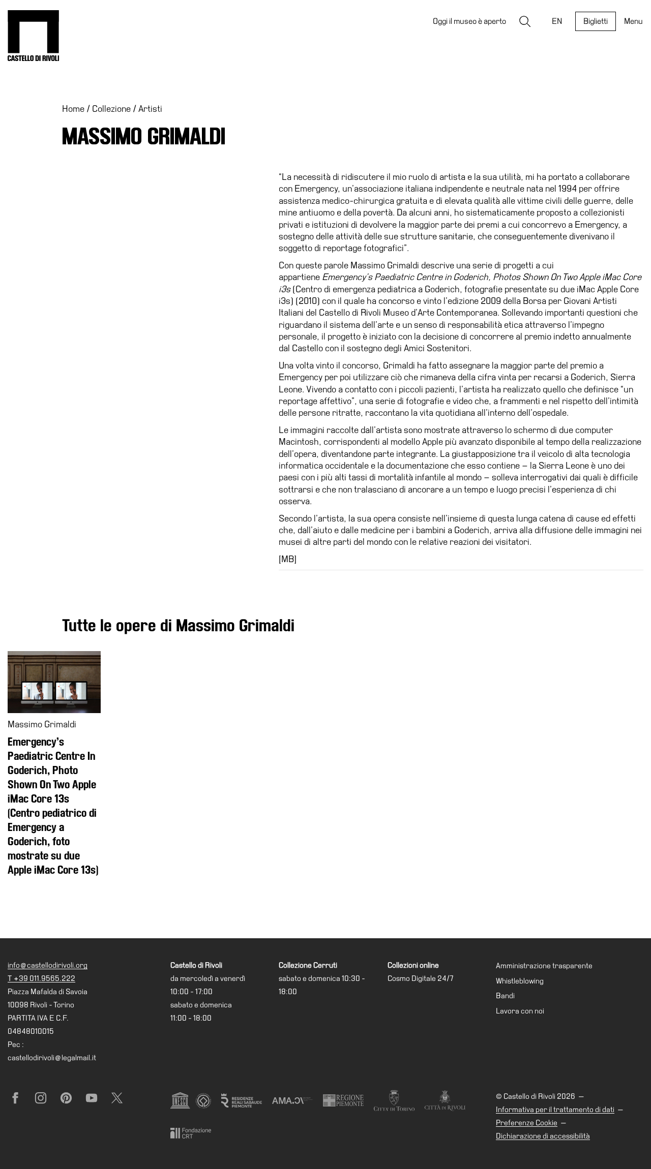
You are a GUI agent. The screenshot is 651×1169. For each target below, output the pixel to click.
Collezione (111, 108)
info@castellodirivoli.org (47, 965)
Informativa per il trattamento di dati (555, 1109)
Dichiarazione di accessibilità (543, 1136)
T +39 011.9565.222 (41, 978)
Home (73, 108)
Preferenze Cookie (526, 1123)
